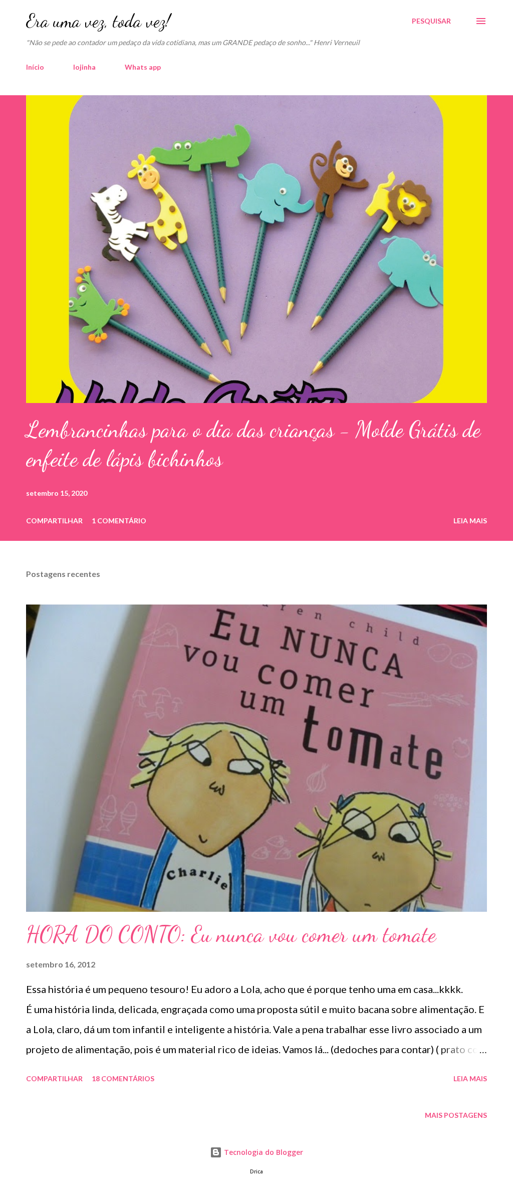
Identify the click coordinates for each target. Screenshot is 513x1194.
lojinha (84, 67)
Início (35, 67)
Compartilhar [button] (54, 520)
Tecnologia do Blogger (262, 1152)
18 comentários (123, 1078)
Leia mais (470, 520)
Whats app (143, 67)
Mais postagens (456, 1115)
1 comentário (119, 520)
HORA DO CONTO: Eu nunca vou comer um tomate (231, 934)
